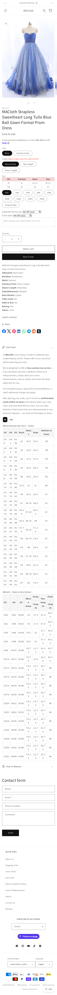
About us (10, 859)
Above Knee (10, 164)
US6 (38, 192)
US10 (7, 199)
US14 (30, 199)
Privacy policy (35, 985)
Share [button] (7, 324)
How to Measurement (15, 890)
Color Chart (11, 871)
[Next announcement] (52, 3)
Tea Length (28, 164)
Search (9, 896)
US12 (19, 199)
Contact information (29, 989)
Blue (7, 153)
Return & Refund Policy (16, 884)
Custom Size (11, 205)
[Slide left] (22, 103)
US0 (7, 192)
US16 (42, 199)
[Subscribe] (42, 926)
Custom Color (22, 153)
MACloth (11, 985)
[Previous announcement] (5, 3)
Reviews (9, 909)
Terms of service (48, 985)
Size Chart (10, 877)
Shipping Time (12, 865)
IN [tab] (5, 419)
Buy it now (28, 256)
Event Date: (7, 215)
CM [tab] (11, 419)
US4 (28, 192)
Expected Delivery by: (12, 211)
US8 (49, 192)
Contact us (10, 902)
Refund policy (22, 985)
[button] (5, 11)
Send (10, 832)
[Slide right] (35, 103)
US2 (17, 192)
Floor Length (11, 170)
